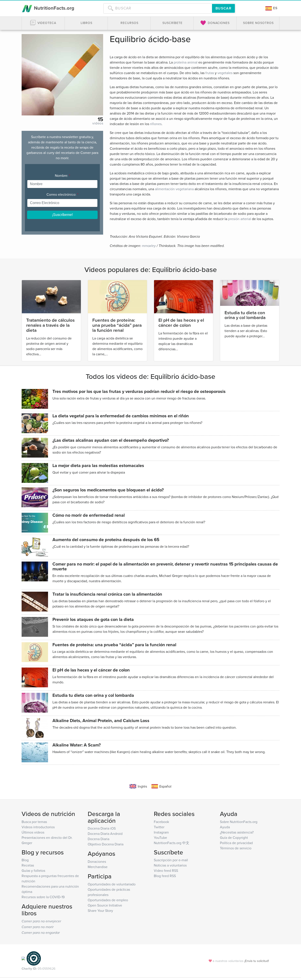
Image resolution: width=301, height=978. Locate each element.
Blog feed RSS (165, 875)
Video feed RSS (166, 870)
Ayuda (225, 827)
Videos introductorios (38, 827)
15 (100, 119)
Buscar (223, 8)
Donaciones (97, 861)
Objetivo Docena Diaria (105, 844)
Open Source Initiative (105, 905)
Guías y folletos (33, 870)
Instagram (161, 832)
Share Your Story (100, 910)
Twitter (159, 827)
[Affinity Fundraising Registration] (33, 958)
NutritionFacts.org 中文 (171, 842)
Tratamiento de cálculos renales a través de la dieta (50, 325)
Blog (25, 860)
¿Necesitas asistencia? (237, 832)
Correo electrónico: (62, 194)
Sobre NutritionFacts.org (238, 821)
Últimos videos (33, 832)
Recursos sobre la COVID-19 (43, 896)
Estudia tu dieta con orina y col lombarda (245, 315)
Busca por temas (34, 821)
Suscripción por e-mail (171, 860)
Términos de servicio (235, 848)
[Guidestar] (23, 958)
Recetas (28, 865)
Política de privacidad (236, 842)
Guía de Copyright (234, 837)
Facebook (161, 821)
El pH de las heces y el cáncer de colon (181, 322)
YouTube (160, 837)
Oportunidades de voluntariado (112, 884)
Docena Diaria (98, 838)
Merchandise (98, 866)
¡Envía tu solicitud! (256, 960)
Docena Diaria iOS (102, 828)
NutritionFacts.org (53, 7)
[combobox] (158, 8)
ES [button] (275, 8)
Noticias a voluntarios (170, 865)
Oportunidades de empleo (108, 900)
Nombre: (62, 175)
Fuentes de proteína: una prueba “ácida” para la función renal (117, 325)
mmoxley (149, 246)
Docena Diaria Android (105, 833)
